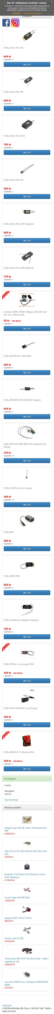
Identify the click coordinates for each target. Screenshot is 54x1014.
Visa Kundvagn (11, 799)
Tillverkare (7, 1005)
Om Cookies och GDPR (32, 13)
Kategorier (27, 15)
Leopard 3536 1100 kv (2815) (18, 917)
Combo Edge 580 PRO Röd (17, 897)
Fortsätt (16, 13)
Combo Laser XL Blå (13, 938)
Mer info (27, 64)
